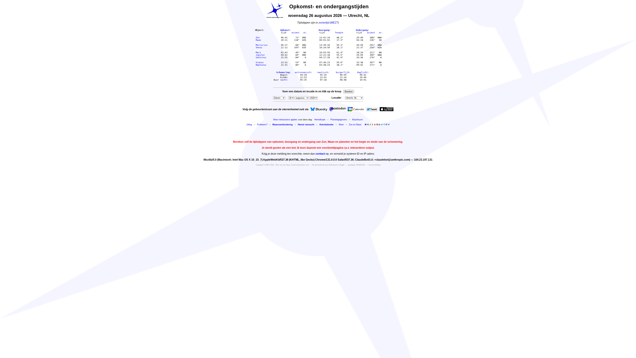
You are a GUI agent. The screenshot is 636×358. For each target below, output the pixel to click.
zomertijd (323, 22)
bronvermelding (374, 165)
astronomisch (303, 72)
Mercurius (262, 45)
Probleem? (262, 124)
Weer (341, 124)
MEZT (334, 22)
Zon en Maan (355, 124)
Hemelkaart (319, 119)
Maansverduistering (282, 124)
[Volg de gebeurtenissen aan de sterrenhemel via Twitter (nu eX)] (372, 109)
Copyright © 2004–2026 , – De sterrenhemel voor (300, 165)
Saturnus (262, 57)
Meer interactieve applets (285, 119)
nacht (283, 80)
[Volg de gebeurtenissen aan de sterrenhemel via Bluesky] (318, 109)
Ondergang (362, 30)
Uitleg (249, 124)
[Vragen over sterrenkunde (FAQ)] (372, 124)
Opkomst (285, 30)
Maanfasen (357, 119)
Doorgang (324, 30)
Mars (262, 52)
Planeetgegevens (338, 119)
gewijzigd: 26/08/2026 (356, 165)
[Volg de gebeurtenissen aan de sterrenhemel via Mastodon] (337, 109)
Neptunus (262, 65)
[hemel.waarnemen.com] (274, 10)
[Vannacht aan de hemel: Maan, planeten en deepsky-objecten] (370, 124)
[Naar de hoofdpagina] (365, 124)
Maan (262, 40)
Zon (262, 37)
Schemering (283, 72)
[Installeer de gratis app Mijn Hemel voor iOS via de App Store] (387, 109)
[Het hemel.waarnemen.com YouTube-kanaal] (377, 124)
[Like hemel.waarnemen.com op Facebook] (379, 124)
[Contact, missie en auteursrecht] (368, 124)
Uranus (262, 62)
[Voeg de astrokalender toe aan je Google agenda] (384, 124)
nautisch (322, 72)
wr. (305, 32)
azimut (295, 32)
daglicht (362, 72)
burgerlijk (342, 72)
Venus (262, 47)
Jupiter (262, 55)
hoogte (339, 32)
